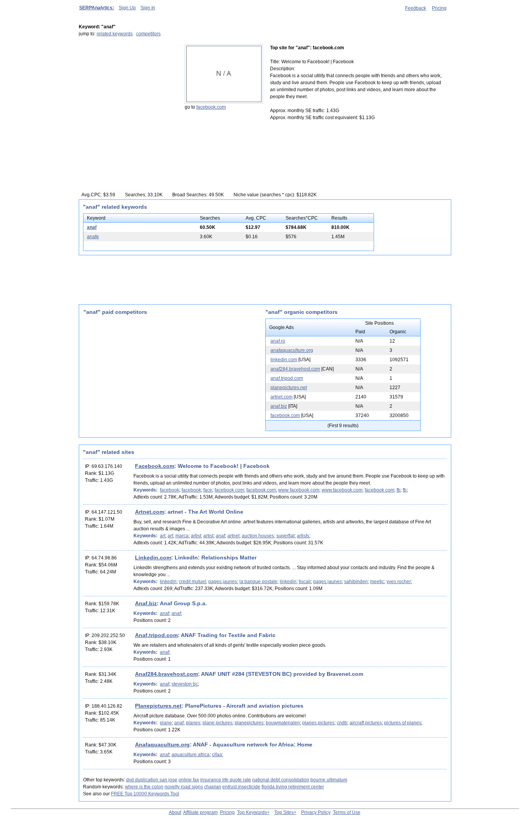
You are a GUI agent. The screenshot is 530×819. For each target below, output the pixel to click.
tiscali (305, 581)
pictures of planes (402, 722)
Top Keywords (252, 812)
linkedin (168, 581)
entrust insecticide (241, 787)
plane (166, 722)
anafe (93, 236)
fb (398, 490)
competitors (148, 33)
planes (193, 722)
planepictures (249, 722)
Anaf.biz (146, 603)
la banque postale (258, 581)
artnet (233, 535)
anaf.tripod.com (286, 378)
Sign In (147, 7)
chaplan (212, 787)
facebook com (229, 490)
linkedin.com (283, 359)
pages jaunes (222, 581)
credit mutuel (192, 581)
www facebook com (298, 490)
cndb (342, 722)
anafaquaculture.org (291, 350)
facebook (169, 490)
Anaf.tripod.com (156, 635)
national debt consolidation (280, 780)
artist (196, 535)
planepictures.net (288, 387)
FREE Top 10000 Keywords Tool (145, 793)
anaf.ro (277, 341)
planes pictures (318, 722)
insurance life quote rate (225, 780)
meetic (377, 581)
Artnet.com (149, 512)
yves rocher (398, 581)
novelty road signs (184, 787)
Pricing (439, 8)
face (207, 490)
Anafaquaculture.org (162, 744)
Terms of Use (346, 812)
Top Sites (284, 812)
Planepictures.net (158, 706)
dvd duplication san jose (151, 780)
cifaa (217, 754)
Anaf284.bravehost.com (166, 674)
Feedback (415, 8)
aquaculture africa (190, 754)
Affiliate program (200, 812)
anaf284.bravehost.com (295, 369)
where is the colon (144, 787)
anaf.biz (278, 406)
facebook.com (211, 107)
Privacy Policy (316, 812)
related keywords (115, 33)
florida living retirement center (293, 787)
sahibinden (356, 581)
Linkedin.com (153, 557)
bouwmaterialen (283, 722)
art (162, 535)
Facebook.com (154, 466)
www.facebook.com (342, 490)
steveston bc (184, 684)
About (175, 812)
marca (182, 535)
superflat (285, 535)
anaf (92, 227)
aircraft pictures (366, 722)
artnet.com (281, 397)
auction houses (258, 535)
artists (303, 535)
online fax (188, 780)
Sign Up (127, 7)
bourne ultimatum (328, 780)
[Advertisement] (127, 92)
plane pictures (217, 722)
